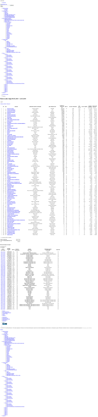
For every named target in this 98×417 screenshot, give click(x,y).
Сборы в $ (8, 103)
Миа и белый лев (10, 141)
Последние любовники (11, 202)
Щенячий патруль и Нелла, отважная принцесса (16, 123)
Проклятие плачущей (11, 130)
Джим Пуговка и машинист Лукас (13, 229)
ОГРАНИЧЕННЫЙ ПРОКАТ (9, 16)
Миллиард (9, 117)
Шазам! (8, 131)
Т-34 (8, 146)
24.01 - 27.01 (3, 305)
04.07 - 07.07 (3, 279)
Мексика (8, 32)
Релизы (3, 310)
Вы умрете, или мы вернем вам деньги (14, 183)
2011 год (5, 87)
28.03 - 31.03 (3, 295)
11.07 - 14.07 (3, 278)
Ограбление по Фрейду (11, 172)
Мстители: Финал (10, 108)
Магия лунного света (11, 201)
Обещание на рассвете (11, 216)
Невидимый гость (10, 191)
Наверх (1, 329)
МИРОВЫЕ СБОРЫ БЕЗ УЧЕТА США (13, 52)
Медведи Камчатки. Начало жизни (13, 211)
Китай (8, 29)
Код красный (9, 163)
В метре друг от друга (11, 111)
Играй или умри (10, 125)
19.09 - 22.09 (3, 267)
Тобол (8, 205)
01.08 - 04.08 (3, 275)
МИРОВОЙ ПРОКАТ (8, 19)
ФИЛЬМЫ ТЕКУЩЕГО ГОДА (9, 14)
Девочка (8, 200)
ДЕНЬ (5, 11)
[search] (12, 5)
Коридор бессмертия (11, 112)
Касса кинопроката (5, 311)
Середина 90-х (9, 169)
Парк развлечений (10, 221)
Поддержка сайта (85, 327)
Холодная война (10, 194)
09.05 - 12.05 (3, 288)
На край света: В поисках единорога (14, 223)
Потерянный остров (11, 232)
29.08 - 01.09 (3, 270)
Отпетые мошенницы (11, 109)
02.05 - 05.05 (3, 289)
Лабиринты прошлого (11, 189)
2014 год (6, 84)
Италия (8, 28)
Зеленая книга (10, 144)
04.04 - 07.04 (3, 294)
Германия (8, 26)
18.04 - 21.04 (3, 292)
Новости (3, 92)
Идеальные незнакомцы (11, 177)
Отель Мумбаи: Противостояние (13, 119)
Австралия (8, 22)
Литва (8, 31)
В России (6, 9)
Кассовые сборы (5, 94)
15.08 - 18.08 (3, 273)
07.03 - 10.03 (3, 298)
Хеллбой (8, 158)
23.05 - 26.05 (3, 286)
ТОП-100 (8, 44)
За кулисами (9, 217)
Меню (2, 6)
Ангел (8, 206)
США (5, 47)
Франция (8, 35)
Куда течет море (10, 222)
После (8, 133)
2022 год (6, 54)
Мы (8, 162)
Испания (8, 27)
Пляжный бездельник (11, 207)
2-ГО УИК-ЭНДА (10, 367)
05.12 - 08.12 (3, 255)
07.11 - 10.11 (3, 259)
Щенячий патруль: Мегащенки (13, 210)
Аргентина (8, 23)
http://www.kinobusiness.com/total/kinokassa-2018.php (15, 83)
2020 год (6, 61)
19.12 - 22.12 (3, 252)
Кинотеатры (4, 317)
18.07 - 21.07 (3, 277)
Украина (8, 34)
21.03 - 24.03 (3, 296)
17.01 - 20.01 (3, 306)
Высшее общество (10, 168)
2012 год (6, 86)
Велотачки (9, 145)
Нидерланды (9, 356)
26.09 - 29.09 (3, 266)
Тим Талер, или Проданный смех (13, 212)
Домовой (9, 124)
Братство (9, 113)
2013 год (6, 85)
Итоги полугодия (10, 56)
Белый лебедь (9, 204)
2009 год (6, 88)
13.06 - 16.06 (3, 283)
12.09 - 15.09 (3, 268)
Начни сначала (10, 226)
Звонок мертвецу (10, 224)
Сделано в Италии (10, 213)
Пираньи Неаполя (10, 185)
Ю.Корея (8, 37)
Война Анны (9, 118)
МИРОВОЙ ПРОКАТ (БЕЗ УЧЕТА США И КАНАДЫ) (14, 20)
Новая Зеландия (9, 33)
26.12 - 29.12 (3, 251)
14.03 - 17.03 (3, 297)
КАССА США (6, 344)
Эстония (8, 36)
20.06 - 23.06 (3, 282)
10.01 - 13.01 (3, 307)
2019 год (6, 65)
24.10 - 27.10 (3, 261)
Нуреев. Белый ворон (11, 139)
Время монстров (10, 151)
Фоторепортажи (5, 318)
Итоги (3, 53)
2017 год (6, 72)
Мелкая (8, 157)
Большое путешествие (11, 114)
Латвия (8, 30)
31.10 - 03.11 (3, 260)
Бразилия (8, 24)
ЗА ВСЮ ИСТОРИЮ (10, 50)
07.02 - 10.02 (3, 303)
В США (5, 333)
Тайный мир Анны (10, 227)
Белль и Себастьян (10, 228)
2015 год (6, 79)
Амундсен (9, 188)
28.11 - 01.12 (3, 256)
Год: (1, 247)
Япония (8, 38)
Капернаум (9, 167)
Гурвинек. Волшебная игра (12, 195)
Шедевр (8, 180)
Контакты (4, 2)
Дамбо (8, 129)
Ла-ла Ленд (9, 199)
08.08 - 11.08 (3, 274)
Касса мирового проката (6, 18)
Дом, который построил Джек (12, 166)
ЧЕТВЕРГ (6, 12)
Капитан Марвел (10, 150)
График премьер (5, 8)
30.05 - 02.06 (3, 285)
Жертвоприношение (11, 147)
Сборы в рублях (3, 103)
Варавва (8, 155)
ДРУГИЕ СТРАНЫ (7, 345)
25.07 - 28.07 (3, 276)
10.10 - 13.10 (3, 264)
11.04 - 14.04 (3, 293)
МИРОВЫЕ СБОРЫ (10, 51)
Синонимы (9, 140)
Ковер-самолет (10, 234)
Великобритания (9, 25)
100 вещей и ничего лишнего (12, 156)
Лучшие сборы (5, 39)
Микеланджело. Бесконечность (13, 173)
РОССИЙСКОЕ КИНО (11, 45)
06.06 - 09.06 (3, 284)
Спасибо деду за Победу (11, 135)
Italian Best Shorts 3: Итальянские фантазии (15, 136)
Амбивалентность (10, 196)
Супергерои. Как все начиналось (13, 179)
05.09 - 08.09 (3, 269)
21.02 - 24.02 (3, 301)
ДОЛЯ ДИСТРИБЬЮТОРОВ (9, 17)
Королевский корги (10, 161)
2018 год (6, 68)
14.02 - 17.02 (3, 302)
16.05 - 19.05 (3, 287)
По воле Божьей (10, 142)
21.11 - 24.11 (3, 257)
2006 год (6, 91)
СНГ (5, 40)
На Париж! (9, 122)
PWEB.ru (90, 327)
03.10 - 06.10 (3, 265)
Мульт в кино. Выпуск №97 (12, 128)
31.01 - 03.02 (3, 304)
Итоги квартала (9, 55)
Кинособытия (4, 319)
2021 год (6, 57)
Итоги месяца (9, 58)
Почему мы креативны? (11, 190)
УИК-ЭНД (6, 13)
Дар (8, 174)
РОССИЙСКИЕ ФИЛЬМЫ (9, 15)
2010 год (6, 411)
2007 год (6, 90)
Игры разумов (10, 120)
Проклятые (9, 184)
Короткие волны (10, 218)
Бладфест (9, 178)
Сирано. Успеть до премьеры (12, 215)
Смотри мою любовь (11, 233)
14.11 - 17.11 (3, 258)
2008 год (6, 89)
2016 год (6, 76)
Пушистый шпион (10, 152)
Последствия (9, 134)
